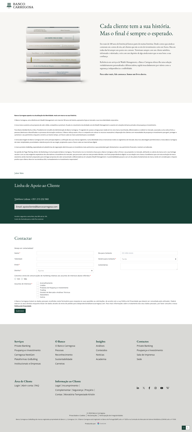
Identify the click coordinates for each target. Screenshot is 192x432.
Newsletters (44, 295)
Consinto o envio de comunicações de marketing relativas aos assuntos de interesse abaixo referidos (52, 276)
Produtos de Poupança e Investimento (54, 288)
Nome (17, 253)
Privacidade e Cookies (77, 415)
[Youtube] (161, 388)
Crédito (42, 285)
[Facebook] (150, 388)
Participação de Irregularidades (111, 415)
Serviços (19, 341)
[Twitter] (144, 388)
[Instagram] (155, 388)
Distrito (17, 270)
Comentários (103, 265)
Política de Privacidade (22, 306)
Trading (43, 290)
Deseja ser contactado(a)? (23, 248)
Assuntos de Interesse (23, 284)
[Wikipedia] (167, 388)
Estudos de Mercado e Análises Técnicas (55, 292)
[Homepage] (20, 5)
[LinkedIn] (138, 388)
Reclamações (92, 415)
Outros (42, 297)
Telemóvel (18, 259)
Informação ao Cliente (68, 381)
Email (17, 265)
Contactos (143, 341)
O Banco (60, 341)
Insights (100, 341)
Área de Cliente (23, 381)
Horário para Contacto (107, 259)
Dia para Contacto (105, 253)
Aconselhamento (46, 283)
